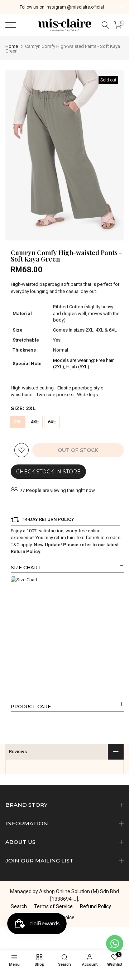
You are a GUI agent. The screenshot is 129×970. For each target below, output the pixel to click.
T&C (15, 544)
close (121, 7)
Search (19, 906)
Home (11, 46)
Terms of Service (53, 906)
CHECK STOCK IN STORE (48, 471)
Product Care (31, 706)
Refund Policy (95, 906)
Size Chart (26, 567)
